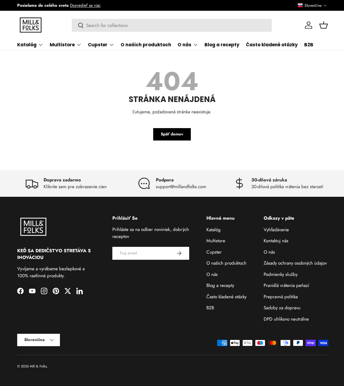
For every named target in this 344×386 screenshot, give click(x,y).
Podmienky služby (281, 274)
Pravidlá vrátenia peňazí (286, 285)
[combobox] (172, 25)
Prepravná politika (281, 296)
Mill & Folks (38, 366)
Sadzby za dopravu (282, 307)
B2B (308, 44)
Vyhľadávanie (276, 229)
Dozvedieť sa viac (85, 5)
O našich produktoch (146, 44)
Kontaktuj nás (276, 240)
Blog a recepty (222, 44)
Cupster (98, 44)
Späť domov (172, 134)
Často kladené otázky (272, 44)
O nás (184, 44)
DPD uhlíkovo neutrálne (286, 318)
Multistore (62, 44)
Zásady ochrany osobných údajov (295, 263)
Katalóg (27, 44)
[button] (312, 5)
